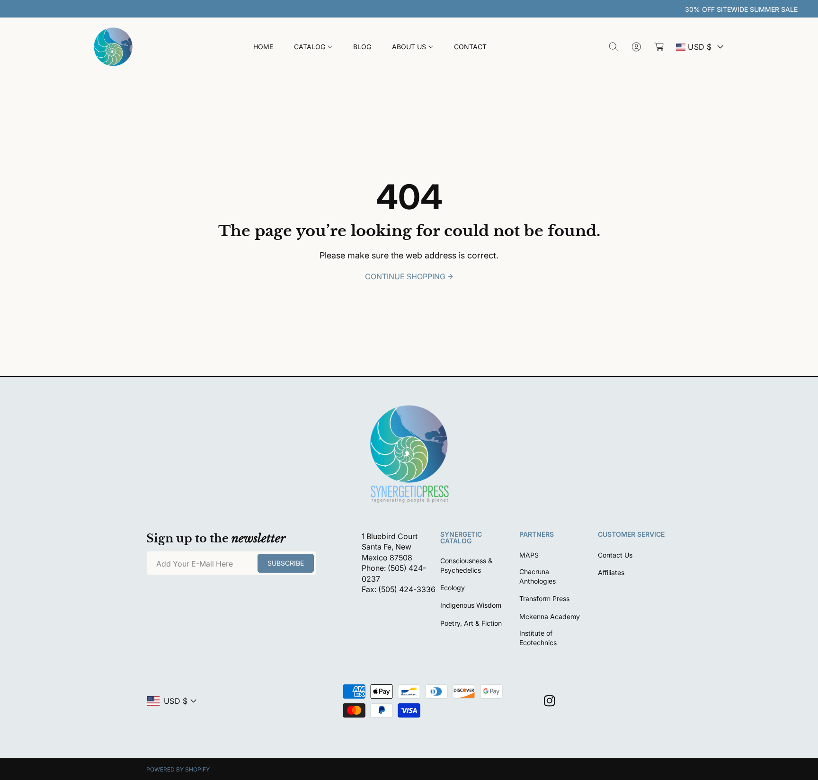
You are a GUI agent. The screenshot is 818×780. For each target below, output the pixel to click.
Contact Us (615, 555)
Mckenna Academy (549, 616)
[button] (313, 47)
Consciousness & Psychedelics (466, 565)
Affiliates (611, 572)
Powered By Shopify (178, 769)
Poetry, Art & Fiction (471, 623)
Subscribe (285, 563)
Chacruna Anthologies (537, 576)
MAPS (529, 555)
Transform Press (544, 598)
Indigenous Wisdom (470, 605)
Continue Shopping (405, 276)
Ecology (452, 588)
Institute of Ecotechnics (538, 638)
